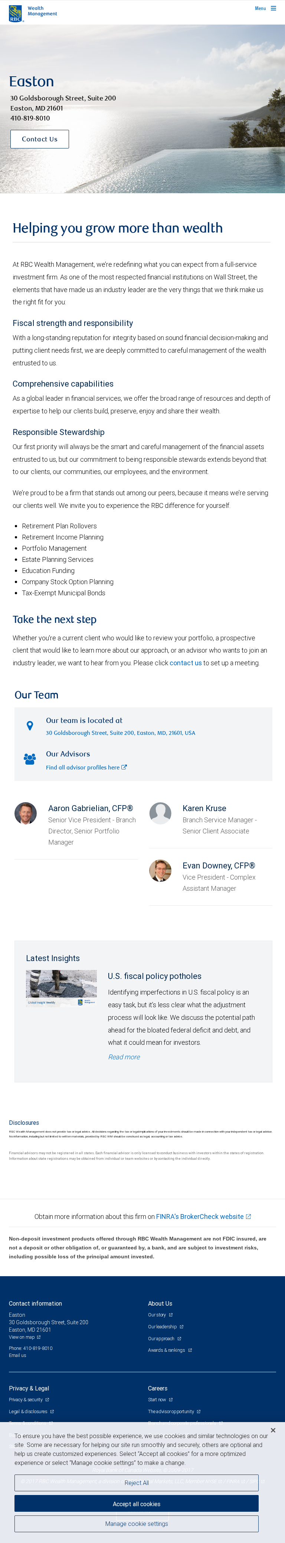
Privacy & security (26, 1399)
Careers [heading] (157, 1388)
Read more (124, 1057)
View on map (22, 1337)
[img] (142, 109)
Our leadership (163, 1326)
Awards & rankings (167, 1350)
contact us (186, 663)
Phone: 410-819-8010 (30, 1348)
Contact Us (40, 140)
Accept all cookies (136, 1504)
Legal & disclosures (28, 1411)
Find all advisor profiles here (82, 768)
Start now (157, 1399)
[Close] (273, 1430)
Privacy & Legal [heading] (29, 1388)
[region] (142, 1482)
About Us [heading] (160, 1303)
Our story (157, 1315)
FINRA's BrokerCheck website (200, 1216)
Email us (17, 1355)
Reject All (137, 1482)
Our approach (162, 1338)
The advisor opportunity (171, 1411)
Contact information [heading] (35, 1303)
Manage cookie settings (136, 1523)
